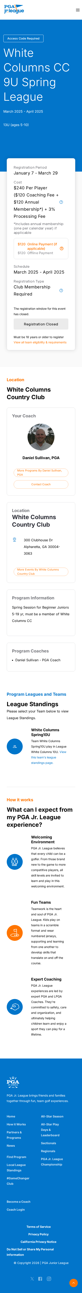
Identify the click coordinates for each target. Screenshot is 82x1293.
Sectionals (48, 1143)
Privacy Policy (38, 1234)
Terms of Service (38, 1226)
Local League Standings (16, 1167)
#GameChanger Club (18, 1180)
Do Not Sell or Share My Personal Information (30, 1251)
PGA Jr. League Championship (52, 1161)
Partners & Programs (14, 1134)
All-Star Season (52, 1116)
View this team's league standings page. (48, 757)
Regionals (48, 1151)
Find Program (16, 1157)
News (11, 1145)
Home (11, 1116)
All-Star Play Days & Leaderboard (50, 1129)
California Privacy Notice (38, 1241)
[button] (41, 473)
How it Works (16, 1124)
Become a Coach (18, 1201)
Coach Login (16, 1209)
